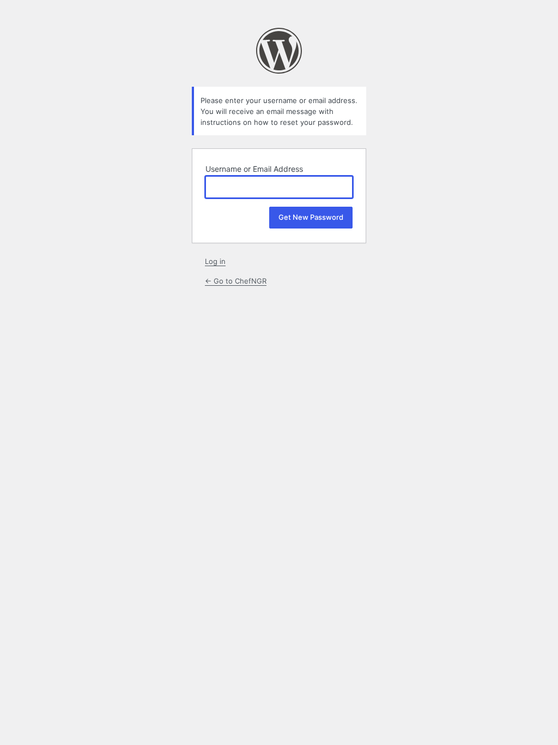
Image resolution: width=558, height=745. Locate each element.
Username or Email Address (254, 168)
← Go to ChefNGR (235, 281)
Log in (215, 261)
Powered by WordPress (279, 51)
